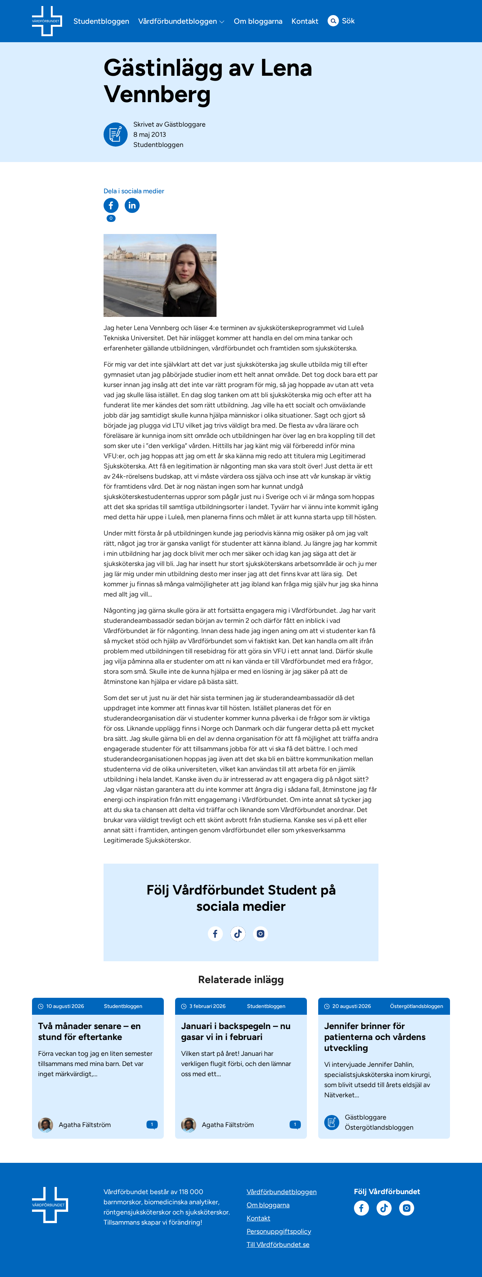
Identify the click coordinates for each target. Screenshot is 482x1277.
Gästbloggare (185, 124)
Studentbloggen (101, 21)
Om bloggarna (258, 21)
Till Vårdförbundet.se (278, 1244)
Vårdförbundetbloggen (178, 21)
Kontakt (305, 21)
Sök (348, 20)
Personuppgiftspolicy (279, 1231)
